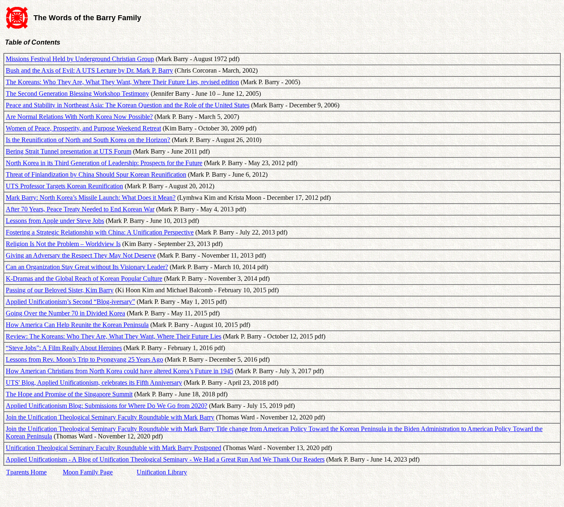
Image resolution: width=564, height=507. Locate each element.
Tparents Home (26, 472)
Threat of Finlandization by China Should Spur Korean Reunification (96, 174)
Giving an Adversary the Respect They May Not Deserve (81, 255)
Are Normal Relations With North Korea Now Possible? (79, 116)
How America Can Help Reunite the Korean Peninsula (77, 324)
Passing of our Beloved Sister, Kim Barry (60, 290)
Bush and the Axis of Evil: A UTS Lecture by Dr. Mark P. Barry (89, 70)
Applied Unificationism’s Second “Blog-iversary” (70, 301)
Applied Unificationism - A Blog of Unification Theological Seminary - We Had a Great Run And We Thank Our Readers (165, 459)
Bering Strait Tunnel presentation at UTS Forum (68, 151)
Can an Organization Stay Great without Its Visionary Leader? (87, 266)
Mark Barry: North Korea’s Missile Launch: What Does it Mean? (90, 197)
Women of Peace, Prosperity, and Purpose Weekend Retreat (83, 128)
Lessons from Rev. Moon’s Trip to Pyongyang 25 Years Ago (84, 359)
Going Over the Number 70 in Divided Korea (65, 313)
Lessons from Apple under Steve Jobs (55, 220)
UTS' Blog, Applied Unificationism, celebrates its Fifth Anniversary (94, 382)
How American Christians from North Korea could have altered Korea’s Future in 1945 (119, 370)
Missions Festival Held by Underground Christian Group (80, 58)
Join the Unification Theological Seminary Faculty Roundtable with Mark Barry (110, 417)
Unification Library (162, 472)
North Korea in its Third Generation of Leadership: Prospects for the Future (104, 162)
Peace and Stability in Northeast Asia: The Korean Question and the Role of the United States (127, 105)
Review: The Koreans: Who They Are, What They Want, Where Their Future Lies (113, 336)
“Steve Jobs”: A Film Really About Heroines (64, 347)
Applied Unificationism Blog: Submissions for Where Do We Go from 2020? (106, 405)
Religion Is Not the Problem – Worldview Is (63, 243)
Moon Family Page (88, 472)
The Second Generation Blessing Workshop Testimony (77, 93)
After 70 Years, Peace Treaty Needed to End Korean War (80, 209)
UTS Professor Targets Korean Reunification (64, 186)
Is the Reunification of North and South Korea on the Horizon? (88, 139)
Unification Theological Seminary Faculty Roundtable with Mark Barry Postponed (113, 447)
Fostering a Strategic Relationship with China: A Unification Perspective (100, 232)
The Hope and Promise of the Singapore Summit (69, 394)
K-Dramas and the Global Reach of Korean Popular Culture (84, 278)
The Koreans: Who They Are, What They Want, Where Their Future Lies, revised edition (122, 81)
